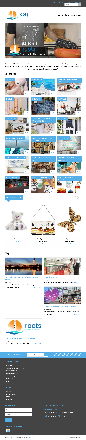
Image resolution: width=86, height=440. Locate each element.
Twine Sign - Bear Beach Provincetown (43, 240)
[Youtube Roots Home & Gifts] (71, 354)
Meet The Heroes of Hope (53, 277)
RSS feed (9, 399)
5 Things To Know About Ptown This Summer (60, 306)
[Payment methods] (8, 430)
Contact (78, 15)
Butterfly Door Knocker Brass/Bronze (69, 240)
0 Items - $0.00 (77, 2)
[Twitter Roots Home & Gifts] (59, 354)
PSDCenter (30, 437)
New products (10, 394)
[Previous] (6, 41)
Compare (53, 2)
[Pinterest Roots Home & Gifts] (67, 354)
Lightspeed (78, 437)
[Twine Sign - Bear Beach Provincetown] (43, 220)
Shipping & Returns (12, 371)
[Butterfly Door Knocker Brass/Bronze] (69, 220)
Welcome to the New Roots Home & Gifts (20, 338)
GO (79, 4)
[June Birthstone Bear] (17, 220)
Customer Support (12, 376)
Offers (8, 397)
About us (9, 365)
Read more (37, 287)
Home (67, 15)
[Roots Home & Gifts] (24, 15)
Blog (63, 15)
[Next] (79, 41)
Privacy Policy (10, 379)
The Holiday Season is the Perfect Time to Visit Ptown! (21, 278)
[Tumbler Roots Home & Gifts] (75, 354)
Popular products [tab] (14, 198)
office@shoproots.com (68, 416)
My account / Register (64, 2)
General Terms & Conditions (15, 368)
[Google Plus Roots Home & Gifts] (63, 354)
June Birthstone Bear (17, 239)
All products (10, 391)
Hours (73, 15)
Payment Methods (12, 373)
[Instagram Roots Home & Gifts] (79, 354)
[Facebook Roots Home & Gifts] (55, 354)
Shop (58, 15)
